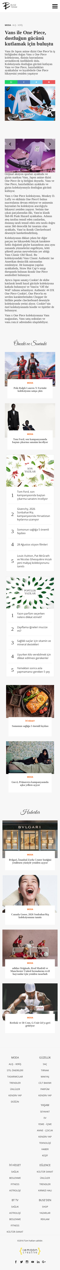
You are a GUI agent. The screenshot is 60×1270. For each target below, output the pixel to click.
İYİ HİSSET (15, 1165)
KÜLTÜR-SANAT (15, 1231)
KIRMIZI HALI (45, 1190)
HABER (45, 1149)
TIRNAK (45, 1070)
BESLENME (15, 1177)
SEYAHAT (45, 1111)
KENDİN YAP (15, 1095)
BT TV (15, 1200)
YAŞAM (45, 1105)
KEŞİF (45, 1155)
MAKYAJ (45, 1076)
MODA (8, 25)
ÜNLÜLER (15, 1089)
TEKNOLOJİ (45, 1142)
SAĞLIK (15, 1171)
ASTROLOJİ (15, 1190)
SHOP (45, 1206)
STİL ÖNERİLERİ (15, 1070)
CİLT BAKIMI (45, 1082)
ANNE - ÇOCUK (45, 1130)
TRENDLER (15, 1082)
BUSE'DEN (45, 1200)
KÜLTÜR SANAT (45, 1171)
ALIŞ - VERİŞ (17, 25)
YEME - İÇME (45, 1124)
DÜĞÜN (15, 1101)
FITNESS (15, 1184)
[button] (10, 144)
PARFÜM (44, 1089)
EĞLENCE (45, 1165)
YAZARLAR (45, 1212)
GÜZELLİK (45, 1057)
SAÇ (45, 1064)
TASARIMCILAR (15, 1076)
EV (45, 1117)
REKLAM (45, 1219)
